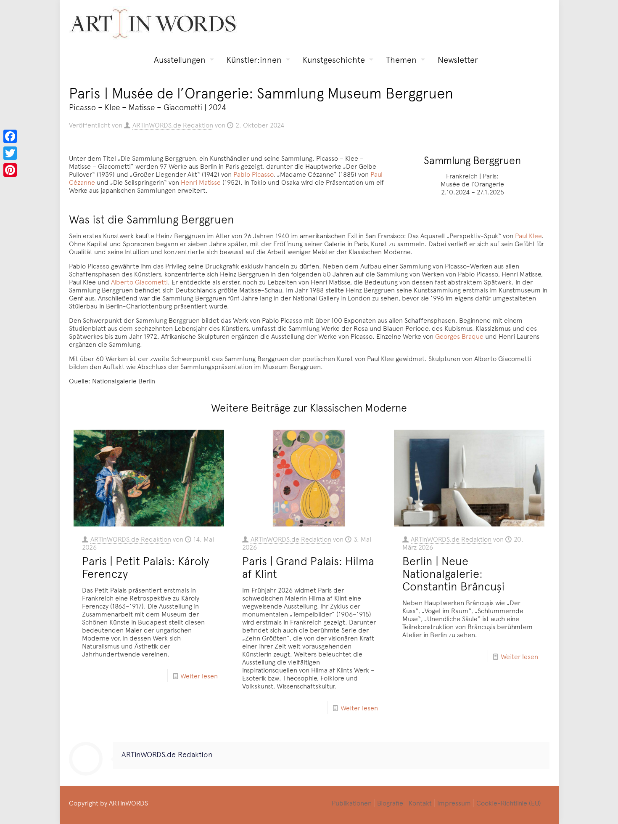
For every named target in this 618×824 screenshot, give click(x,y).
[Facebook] (10, 136)
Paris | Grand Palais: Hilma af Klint (308, 567)
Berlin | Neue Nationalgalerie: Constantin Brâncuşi (453, 573)
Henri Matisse (201, 181)
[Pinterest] (10, 170)
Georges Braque (459, 335)
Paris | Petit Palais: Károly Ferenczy (145, 567)
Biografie (390, 802)
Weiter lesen (199, 675)
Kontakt (420, 802)
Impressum (454, 802)
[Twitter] (10, 153)
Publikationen (352, 802)
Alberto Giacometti (139, 281)
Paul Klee (528, 235)
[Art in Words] (153, 23)
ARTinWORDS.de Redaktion (172, 124)
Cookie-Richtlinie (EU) (508, 802)
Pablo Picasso (253, 173)
